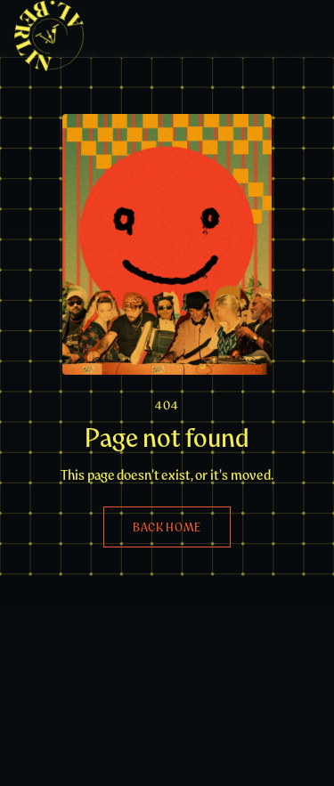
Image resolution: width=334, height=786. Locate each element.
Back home (167, 527)
